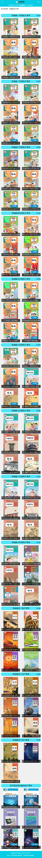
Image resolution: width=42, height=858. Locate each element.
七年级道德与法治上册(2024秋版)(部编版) (14, 432)
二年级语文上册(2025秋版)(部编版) (11, 123)
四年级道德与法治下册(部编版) (10, 234)
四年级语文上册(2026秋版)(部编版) (11, 275)
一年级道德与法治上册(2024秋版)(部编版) (14, 36)
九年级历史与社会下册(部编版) (10, 604)
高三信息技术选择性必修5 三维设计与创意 (14, 827)
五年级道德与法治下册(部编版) (10, 300)
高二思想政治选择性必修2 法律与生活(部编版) (15, 736)
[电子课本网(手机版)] (21, 2)
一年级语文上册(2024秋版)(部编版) (11, 57)
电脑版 (13, 853)
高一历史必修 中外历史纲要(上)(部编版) (13, 629)
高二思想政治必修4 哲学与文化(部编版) (13, 715)
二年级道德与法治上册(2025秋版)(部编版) (14, 102)
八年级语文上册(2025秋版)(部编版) (11, 538)
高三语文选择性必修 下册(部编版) (11, 781)
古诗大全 (23, 853)
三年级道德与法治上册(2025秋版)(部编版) (14, 168)
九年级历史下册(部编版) (31, 584)
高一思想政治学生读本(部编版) (31, 670)
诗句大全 (28, 853)
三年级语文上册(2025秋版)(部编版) (11, 188)
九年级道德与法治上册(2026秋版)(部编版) (14, 563)
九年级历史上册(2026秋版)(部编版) (11, 584)
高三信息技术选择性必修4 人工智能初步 (13, 807)
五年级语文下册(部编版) (10, 320)
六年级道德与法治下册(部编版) (10, 366)
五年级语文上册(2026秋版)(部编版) (11, 340)
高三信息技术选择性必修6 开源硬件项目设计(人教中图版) (18, 847)
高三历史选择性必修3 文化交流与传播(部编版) (15, 761)
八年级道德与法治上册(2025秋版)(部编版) (14, 498)
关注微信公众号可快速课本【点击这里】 (21, 5)
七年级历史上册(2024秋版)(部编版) (11, 452)
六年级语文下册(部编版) (10, 386)
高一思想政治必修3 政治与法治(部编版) (13, 670)
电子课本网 (4, 9)
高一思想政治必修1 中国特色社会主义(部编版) (15, 650)
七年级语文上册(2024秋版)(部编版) (11, 472)
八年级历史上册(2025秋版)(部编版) (11, 518)
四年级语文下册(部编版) (10, 254)
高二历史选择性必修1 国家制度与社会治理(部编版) (16, 695)
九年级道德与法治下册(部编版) (31, 563)
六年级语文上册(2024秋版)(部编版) (11, 406)
